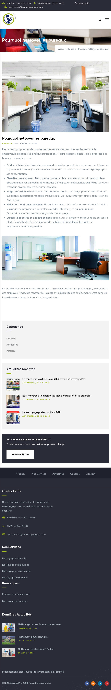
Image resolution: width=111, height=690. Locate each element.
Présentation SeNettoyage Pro (19, 672)
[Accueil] (9, 19)
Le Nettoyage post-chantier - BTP (41, 412)
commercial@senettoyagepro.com (26, 534)
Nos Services (39, 474)
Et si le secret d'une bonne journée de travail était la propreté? (56, 396)
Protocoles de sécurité (51, 672)
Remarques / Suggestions (16, 594)
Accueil (61, 49)
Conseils (72, 49)
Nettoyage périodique (14, 601)
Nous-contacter (20, 454)
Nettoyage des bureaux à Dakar (36, 649)
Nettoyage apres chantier (16, 571)
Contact (90, 474)
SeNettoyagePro (13, 683)
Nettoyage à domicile (14, 559)
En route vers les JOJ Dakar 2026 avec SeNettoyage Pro (53, 379)
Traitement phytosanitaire (33, 637)
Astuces (11, 351)
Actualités (12, 345)
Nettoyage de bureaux (14, 578)
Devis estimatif (82, 3)
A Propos (20, 474)
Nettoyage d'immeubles (15, 565)
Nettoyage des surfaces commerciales (39, 624)
